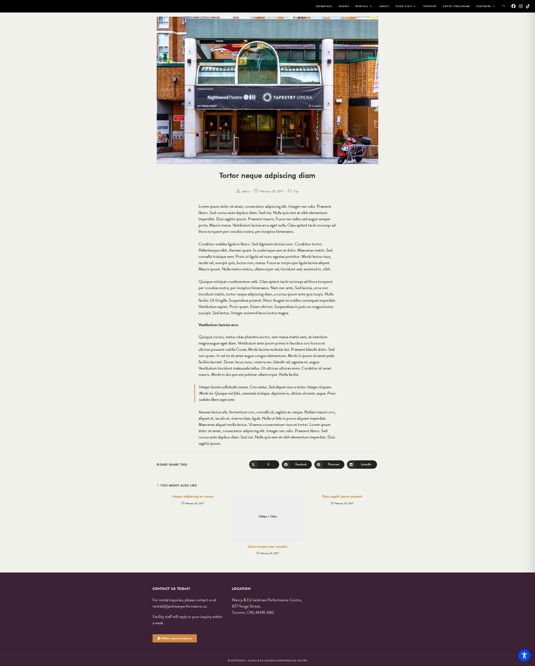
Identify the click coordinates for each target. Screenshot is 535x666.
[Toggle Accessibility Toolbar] (524, 655)
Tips (296, 191)
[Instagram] (520, 6)
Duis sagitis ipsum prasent (342, 496)
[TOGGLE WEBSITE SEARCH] (503, 6)
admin (246, 191)
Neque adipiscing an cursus (193, 496)
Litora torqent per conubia (267, 546)
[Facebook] (513, 6)
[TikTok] (527, 6)
